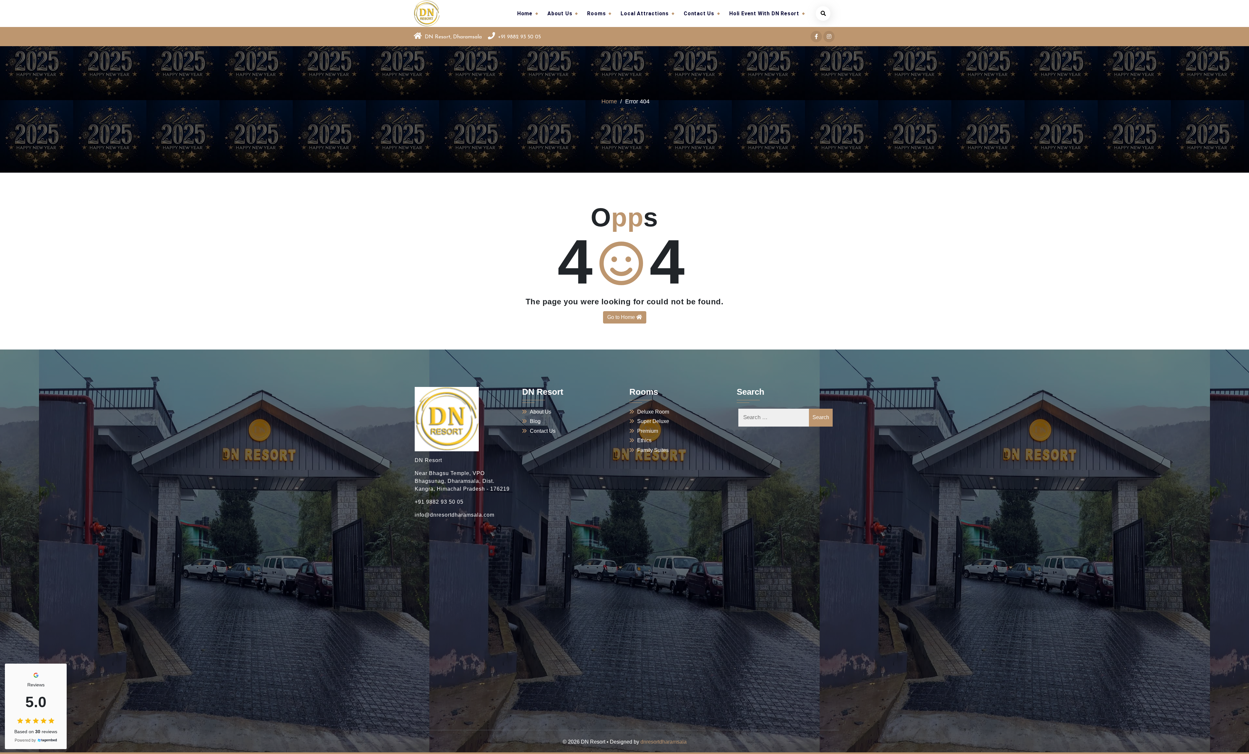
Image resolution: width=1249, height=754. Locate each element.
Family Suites (653, 450)
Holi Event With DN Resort (764, 13)
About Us (559, 13)
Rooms (596, 13)
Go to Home (621, 317)
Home (524, 13)
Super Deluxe (653, 421)
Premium (647, 431)
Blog (535, 421)
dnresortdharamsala (663, 742)
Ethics (644, 440)
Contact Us (699, 13)
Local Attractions (645, 13)
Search (821, 417)
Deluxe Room (653, 412)
